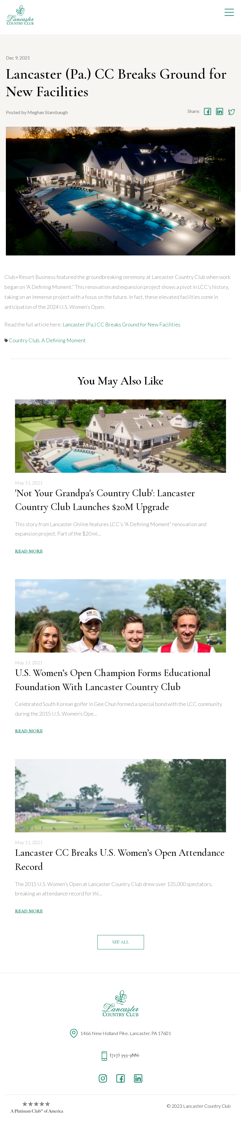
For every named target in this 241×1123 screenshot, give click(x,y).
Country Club (24, 340)
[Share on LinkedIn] (219, 111)
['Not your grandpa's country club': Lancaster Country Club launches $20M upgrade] (120, 436)
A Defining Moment (63, 340)
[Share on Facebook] (207, 111)
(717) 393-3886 (124, 1055)
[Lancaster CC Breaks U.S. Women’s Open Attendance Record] (120, 795)
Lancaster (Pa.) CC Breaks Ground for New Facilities (121, 324)
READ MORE (29, 551)
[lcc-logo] (20, 16)
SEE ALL (120, 942)
